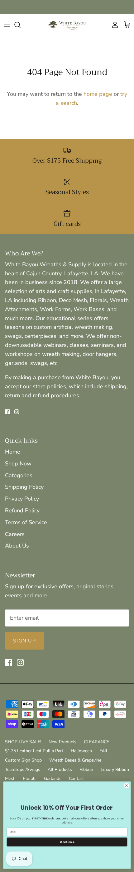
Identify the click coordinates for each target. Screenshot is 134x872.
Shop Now (18, 463)
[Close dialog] (126, 785)
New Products (62, 742)
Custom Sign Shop (23, 760)
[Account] (113, 25)
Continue (67, 842)
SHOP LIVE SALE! (23, 742)
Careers (15, 534)
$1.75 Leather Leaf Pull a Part (34, 751)
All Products (60, 769)
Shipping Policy (24, 487)
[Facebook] (7, 411)
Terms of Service (26, 522)
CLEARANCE (96, 742)
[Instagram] (16, 411)
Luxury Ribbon (115, 769)
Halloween (81, 751)
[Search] (20, 25)
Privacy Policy (22, 498)
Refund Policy (22, 510)
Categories (18, 475)
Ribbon (86, 769)
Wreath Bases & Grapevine (75, 760)
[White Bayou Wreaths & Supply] (67, 25)
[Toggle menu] (7, 25)
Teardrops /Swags (22, 769)
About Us (17, 545)
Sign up (24, 640)
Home (12, 451)
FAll (103, 751)
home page (98, 94)
